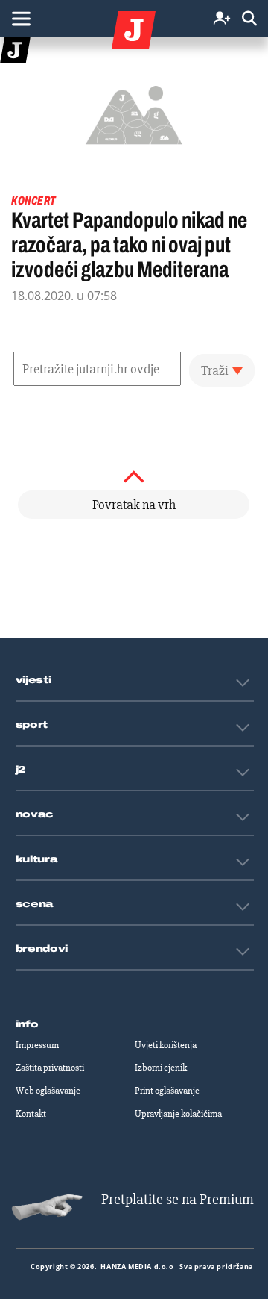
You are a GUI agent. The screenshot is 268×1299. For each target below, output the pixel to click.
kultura (37, 859)
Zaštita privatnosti (50, 1068)
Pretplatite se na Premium (177, 1199)
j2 (21, 769)
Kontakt (31, 1114)
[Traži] (249, 19)
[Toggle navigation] (20, 18)
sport (32, 725)
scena (35, 904)
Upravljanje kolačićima (178, 1114)
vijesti (33, 680)
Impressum (37, 1045)
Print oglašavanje (167, 1091)
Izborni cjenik (161, 1068)
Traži (215, 370)
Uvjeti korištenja (166, 1045)
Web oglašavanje (48, 1091)
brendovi (42, 949)
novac (35, 814)
